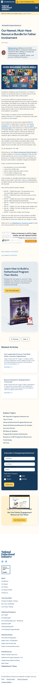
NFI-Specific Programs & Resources (11, 25)
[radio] (12, 476)
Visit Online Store (19, 520)
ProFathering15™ (6, 618)
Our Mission (4, 581)
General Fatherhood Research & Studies (17, 425)
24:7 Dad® (4, 615)
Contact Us (4, 592)
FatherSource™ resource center (22, 223)
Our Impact (4, 584)
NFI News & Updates (10, 431)
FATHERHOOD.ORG (9, 2)
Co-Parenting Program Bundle (10, 629)
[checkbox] (19, 478)
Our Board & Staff (6, 590)
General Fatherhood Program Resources (17, 422)
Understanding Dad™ (7, 626)
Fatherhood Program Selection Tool (12, 657)
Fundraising (7, 440)
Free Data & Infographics (8, 637)
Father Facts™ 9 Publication (9, 640)
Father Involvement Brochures (10, 646)
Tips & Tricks (7, 419)
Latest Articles (27, 13)
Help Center (5, 663)
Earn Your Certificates (7, 604)
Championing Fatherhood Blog (10, 660)
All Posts (6, 443)
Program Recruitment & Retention (15, 434)
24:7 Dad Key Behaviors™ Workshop (12, 621)
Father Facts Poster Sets (8, 643)
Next (24, 339)
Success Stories (9, 428)
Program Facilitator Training (9, 601)
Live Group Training (7, 607)
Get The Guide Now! (12, 290)
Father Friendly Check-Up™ (9, 654)
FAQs (2, 679)
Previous (15, 339)
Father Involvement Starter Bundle (25, 152)
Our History (4, 587)
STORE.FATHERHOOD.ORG (26, 2)
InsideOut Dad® (6, 623)
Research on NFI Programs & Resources (17, 437)
